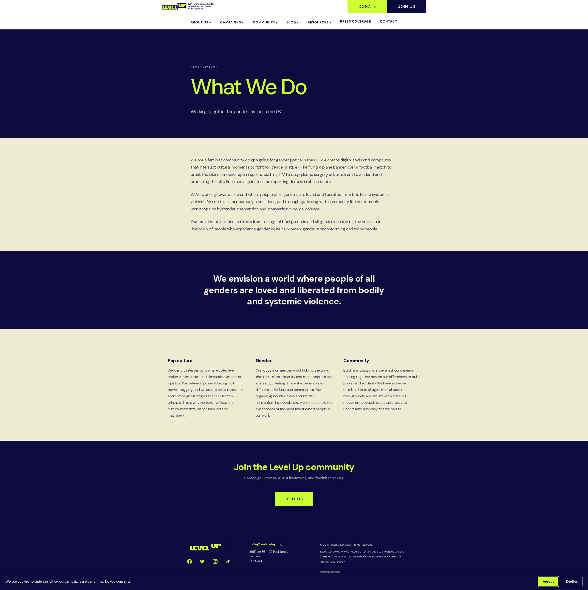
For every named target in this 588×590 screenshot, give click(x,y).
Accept (548, 581)
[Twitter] (202, 561)
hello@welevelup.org (265, 544)
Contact (388, 21)
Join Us (406, 6)
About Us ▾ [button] (201, 22)
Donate (367, 6)
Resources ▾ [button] (319, 22)
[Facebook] (189, 561)
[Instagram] (215, 561)
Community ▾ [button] (265, 22)
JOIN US (294, 499)
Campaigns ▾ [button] (231, 22)
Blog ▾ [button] (293, 22)
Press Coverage (355, 21)
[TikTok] (228, 561)
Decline (572, 581)
